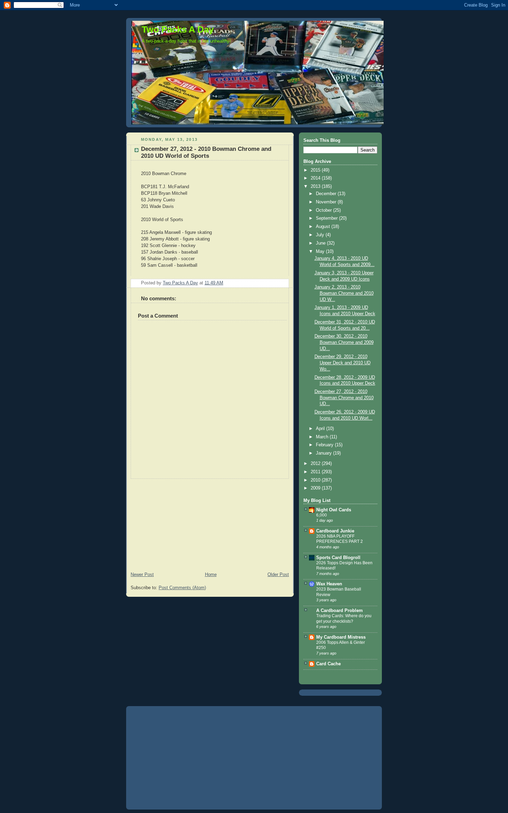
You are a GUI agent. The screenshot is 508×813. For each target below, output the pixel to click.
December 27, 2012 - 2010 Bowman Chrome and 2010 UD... (344, 397)
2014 (316, 178)
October (324, 210)
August (323, 226)
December (327, 193)
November (327, 202)
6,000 (321, 515)
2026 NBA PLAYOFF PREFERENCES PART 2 (339, 539)
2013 (316, 186)
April (321, 428)
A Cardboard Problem (339, 610)
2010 (316, 480)
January (324, 453)
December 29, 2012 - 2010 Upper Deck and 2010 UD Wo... (342, 362)
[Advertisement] (178, 522)
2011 (316, 471)
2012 (316, 463)
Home (211, 574)
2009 (316, 488)
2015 (316, 170)
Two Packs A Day (178, 29)
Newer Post (142, 574)
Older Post (278, 574)
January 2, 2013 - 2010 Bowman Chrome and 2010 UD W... (344, 293)
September (327, 218)
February (325, 444)
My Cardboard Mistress (341, 637)
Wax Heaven (329, 584)
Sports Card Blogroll (338, 557)
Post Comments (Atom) (182, 587)
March (323, 437)
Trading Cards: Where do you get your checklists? (343, 618)
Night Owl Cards (333, 510)
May (321, 251)
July (321, 234)
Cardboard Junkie (335, 531)
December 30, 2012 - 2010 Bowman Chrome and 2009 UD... (344, 342)
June (321, 243)
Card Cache (328, 663)
